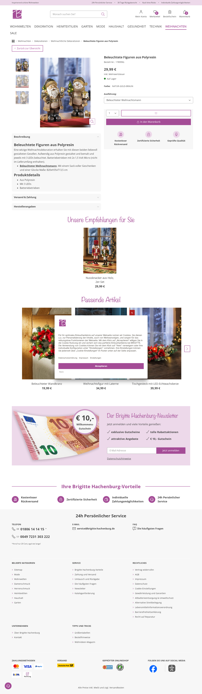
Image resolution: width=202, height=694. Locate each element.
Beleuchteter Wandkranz (46, 383)
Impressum (140, 579)
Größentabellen (82, 632)
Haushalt (18, 598)
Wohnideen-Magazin (85, 642)
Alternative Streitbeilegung (148, 602)
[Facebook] (153, 669)
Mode (17, 574)
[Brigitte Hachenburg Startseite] (17, 14)
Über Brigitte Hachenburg (27, 632)
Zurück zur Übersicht (28, 48)
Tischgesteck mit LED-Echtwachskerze (155, 383)
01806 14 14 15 (32, 529)
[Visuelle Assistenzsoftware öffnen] (170, 668)
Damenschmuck (22, 583)
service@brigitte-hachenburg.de (96, 528)
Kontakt (18, 637)
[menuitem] (20, 26)
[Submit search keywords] (103, 14)
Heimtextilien (20, 593)
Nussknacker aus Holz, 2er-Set (100, 280)
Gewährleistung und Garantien (150, 593)
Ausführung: (110, 94)
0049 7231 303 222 (35, 536)
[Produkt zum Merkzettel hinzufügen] (156, 113)
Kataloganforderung (85, 593)
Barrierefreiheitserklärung (148, 612)
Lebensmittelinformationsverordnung (153, 607)
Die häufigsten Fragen (150, 528)
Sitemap (18, 569)
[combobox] (78, 14)
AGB (137, 574)
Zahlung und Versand (85, 574)
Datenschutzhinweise (119, 458)
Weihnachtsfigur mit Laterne (101, 383)
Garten (17, 602)
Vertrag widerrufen (144, 569)
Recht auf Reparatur (145, 616)
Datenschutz (141, 583)
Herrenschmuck (22, 588)
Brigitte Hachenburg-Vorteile (89, 569)
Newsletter (80, 588)
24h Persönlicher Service (102, 2)
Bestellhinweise (82, 637)
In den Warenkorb (150, 121)
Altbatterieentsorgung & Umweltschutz (154, 598)
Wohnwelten (20, 579)
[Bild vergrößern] (92, 121)
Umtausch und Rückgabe (87, 579)
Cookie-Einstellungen (145, 588)
